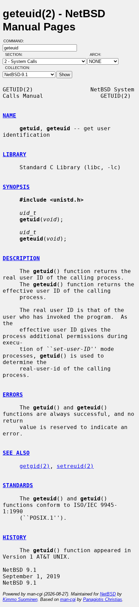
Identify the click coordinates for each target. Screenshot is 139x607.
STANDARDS (18, 485)
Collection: (17, 68)
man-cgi (68, 599)
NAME (9, 115)
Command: (15, 41)
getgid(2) (35, 466)
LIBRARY (14, 154)
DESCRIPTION (21, 258)
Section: (15, 54)
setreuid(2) (75, 466)
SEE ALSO (16, 453)
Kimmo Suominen (20, 599)
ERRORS (13, 394)
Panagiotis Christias (102, 599)
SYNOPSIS (16, 187)
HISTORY (14, 537)
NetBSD (108, 594)
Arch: (98, 54)
